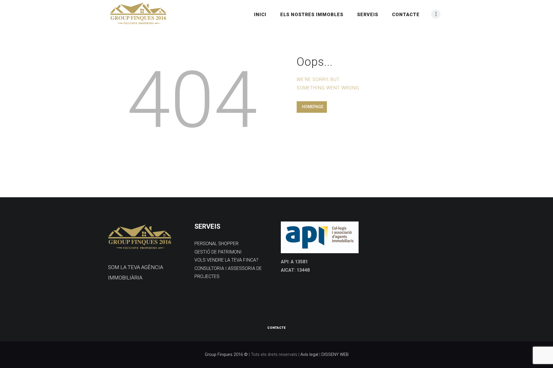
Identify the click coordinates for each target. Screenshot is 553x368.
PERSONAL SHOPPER (216, 243)
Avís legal (309, 354)
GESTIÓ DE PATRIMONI (218, 252)
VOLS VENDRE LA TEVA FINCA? (226, 260)
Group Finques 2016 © (226, 354)
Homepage (312, 106)
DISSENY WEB (335, 354)
